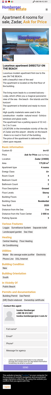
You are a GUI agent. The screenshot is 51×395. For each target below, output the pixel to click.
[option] (8, 58)
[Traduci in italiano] (12, 1)
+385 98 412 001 (41, 2)
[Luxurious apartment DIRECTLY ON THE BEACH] (25, 41)
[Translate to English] (6, 1)
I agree (7, 387)
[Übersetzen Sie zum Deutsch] (9, 1)
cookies (25, 375)
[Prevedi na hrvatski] (3, 1)
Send (25, 367)
